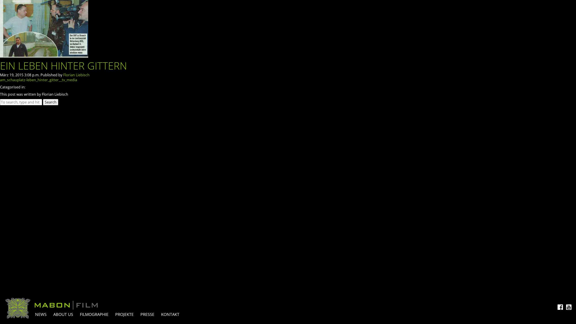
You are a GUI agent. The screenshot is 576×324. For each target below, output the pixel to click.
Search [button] (50, 102)
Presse (147, 314)
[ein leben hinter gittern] (44, 56)
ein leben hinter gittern (63, 65)
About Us (63, 314)
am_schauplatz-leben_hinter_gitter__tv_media (38, 79)
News (41, 314)
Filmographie (94, 314)
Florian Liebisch (76, 74)
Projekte (124, 314)
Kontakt (170, 314)
